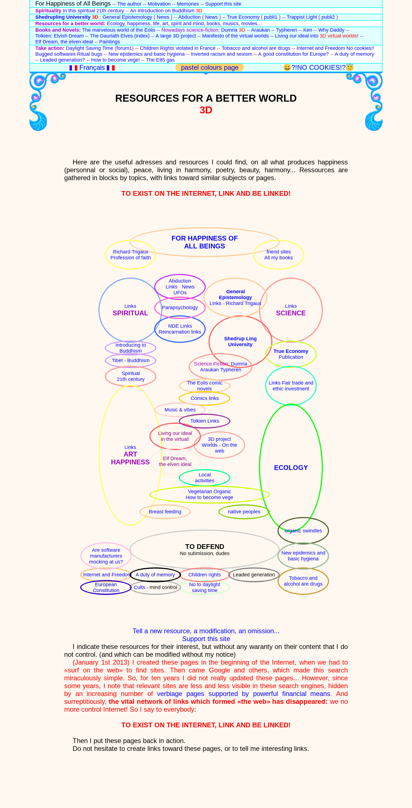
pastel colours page (210, 67)
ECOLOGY (291, 467)
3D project (219, 439)
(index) (142, 36)
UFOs (180, 292)
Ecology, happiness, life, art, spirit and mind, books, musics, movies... (184, 23)
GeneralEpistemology (235, 294)
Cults (140, 587)
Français (92, 67)
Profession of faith (130, 257)
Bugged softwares (55, 54)
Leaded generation (254, 575)
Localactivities (204, 477)
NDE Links (180, 326)
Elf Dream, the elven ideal (64, 42)
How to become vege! (115, 60)
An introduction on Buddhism (162, 10)
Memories (188, 4)
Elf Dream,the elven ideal (175, 461)
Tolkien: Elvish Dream (59, 36)
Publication (291, 357)
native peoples (244, 511)
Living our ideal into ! (316, 36)
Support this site (223, 4)
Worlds (210, 445)
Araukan (260, 30)
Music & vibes (180, 410)
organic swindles (303, 531)
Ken (307, 30)
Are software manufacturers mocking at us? (106, 556)
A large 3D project (176, 36)
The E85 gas (160, 60)
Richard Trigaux (130, 252)
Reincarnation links (180, 332)
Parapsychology (180, 307)
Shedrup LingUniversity (240, 341)
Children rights (204, 575)
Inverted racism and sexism (221, 54)
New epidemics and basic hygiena (146, 54)
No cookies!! (360, 48)
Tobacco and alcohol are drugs (256, 48)
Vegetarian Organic (209, 491)
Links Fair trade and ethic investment (291, 386)
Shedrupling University (63, 17)
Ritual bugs (89, 54)
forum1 (124, 48)
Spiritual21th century (131, 376)
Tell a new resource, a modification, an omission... (206, 631)
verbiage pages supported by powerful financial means (243, 693)
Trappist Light (302, 17)
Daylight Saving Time (89, 48)
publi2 (328, 17)
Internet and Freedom (321, 48)
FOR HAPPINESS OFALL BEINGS (205, 242)
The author (129, 4)
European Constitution (106, 587)
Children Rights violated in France (178, 48)
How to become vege (209, 497)
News (163, 17)
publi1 (270, 17)
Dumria (229, 30)
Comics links (205, 398)
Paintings (109, 42)
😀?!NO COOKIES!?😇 (318, 67)
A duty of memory (354, 54)
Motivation (159, 4)
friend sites (279, 252)
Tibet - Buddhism (131, 360)
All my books (278, 257)
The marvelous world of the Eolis (118, 30)
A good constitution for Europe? (293, 54)
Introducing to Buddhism (130, 348)
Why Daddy (331, 30)
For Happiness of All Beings (73, 3)
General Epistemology (127, 17)
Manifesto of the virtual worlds (235, 36)
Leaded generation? (62, 60)
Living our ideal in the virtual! (175, 436)
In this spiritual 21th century (93, 10)
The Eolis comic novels (205, 386)
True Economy (243, 17)
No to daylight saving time (204, 587)
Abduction (189, 17)
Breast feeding (165, 511)
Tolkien (198, 421)
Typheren (286, 30)
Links (130, 306)
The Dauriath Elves (112, 36)
